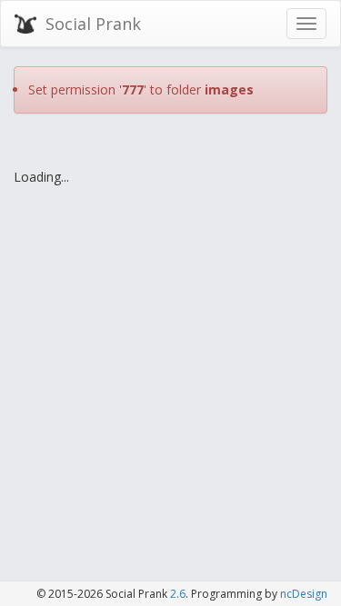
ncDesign (303, 593)
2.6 (178, 593)
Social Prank (93, 24)
